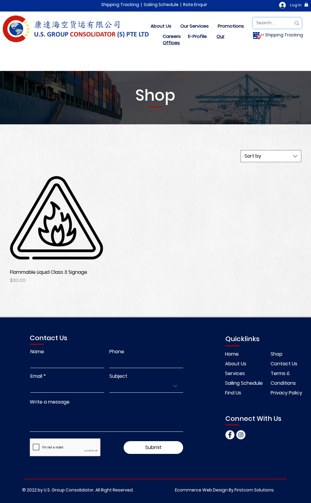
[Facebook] (229, 434)
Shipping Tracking (120, 5)
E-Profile (197, 36)
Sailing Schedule (161, 5)
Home (232, 353)
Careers (172, 36)
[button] (306, 4)
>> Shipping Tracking (282, 35)
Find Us (233, 392)
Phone (116, 351)
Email (36, 376)
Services (235, 373)
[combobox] (271, 156)
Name (37, 351)
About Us (235, 363)
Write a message (50, 402)
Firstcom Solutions (254, 490)
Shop (276, 353)
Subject (118, 376)
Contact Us (284, 363)
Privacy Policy (286, 392)
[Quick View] (56, 217)
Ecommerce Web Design (201, 490)
